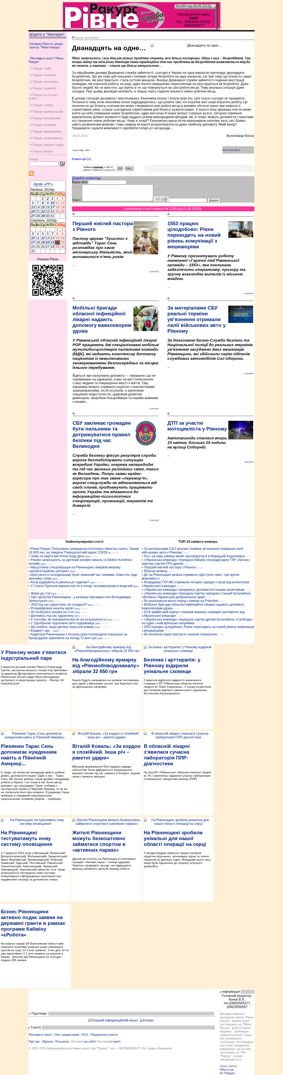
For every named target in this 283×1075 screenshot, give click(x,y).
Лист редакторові (66, 1034)
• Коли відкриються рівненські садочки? (59, 582)
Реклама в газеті (40, 1034)
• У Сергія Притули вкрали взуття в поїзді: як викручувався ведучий (80, 586)
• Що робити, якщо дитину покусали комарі (61, 627)
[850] (77, 612)
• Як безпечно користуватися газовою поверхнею (179, 634)
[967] (77, 616)
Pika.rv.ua (226, 1069)
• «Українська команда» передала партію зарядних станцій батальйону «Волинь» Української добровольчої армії (196, 595)
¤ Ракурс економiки (44, 81)
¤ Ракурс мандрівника (45, 131)
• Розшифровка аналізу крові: (51, 608)
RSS (85, 1034)
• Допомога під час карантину (51, 615)
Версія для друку (232, 150)
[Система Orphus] (108, 170)
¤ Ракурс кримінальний (46, 111)
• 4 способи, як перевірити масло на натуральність (67, 619)
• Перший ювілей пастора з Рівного (169, 567)
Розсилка (62, 1041)
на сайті (89, 1041)
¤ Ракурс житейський (45, 118)
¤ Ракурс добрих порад (46, 144)
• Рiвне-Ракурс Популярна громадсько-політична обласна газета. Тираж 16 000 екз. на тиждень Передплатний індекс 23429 (84, 550)
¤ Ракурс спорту (41, 105)
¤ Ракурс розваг (41, 151)
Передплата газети (104, 1034)
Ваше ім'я (79, 182)
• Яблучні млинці (154, 571)
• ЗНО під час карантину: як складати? (58, 604)
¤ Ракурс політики (43, 75)
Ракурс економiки (86, 37)
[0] (109, 553)
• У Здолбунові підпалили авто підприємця (61, 623)
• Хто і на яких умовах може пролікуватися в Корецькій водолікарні (193, 556)
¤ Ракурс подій (40, 68)
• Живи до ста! (40, 593)
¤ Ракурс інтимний (43, 125)
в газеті (115, 1041)
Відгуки (47, 1041)
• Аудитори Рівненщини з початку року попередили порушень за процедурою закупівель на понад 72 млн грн (78, 636)
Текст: (76, 200)
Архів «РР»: (43, 184)
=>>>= (154, 271)
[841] (77, 608)
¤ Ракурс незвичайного (46, 138)
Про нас (34, 1041)
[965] (43, 564)
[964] (87, 556)
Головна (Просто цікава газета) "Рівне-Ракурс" (46, 45)
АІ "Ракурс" (228, 1073)
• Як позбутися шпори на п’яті (51, 612)
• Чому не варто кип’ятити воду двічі (56, 556)
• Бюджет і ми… (41, 630)
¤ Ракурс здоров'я (43, 88)
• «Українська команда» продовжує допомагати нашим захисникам (193, 589)
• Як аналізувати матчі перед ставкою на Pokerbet (180, 601)
